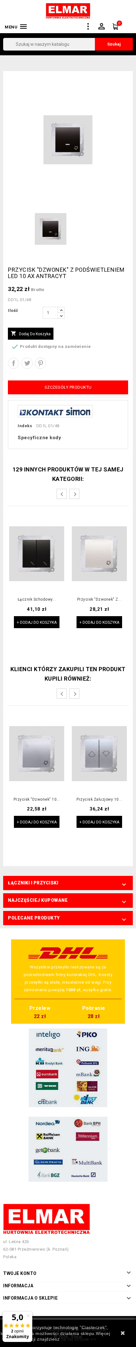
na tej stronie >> (78, 1339)
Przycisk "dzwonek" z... (99, 600)
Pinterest (40, 363)
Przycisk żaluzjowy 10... (99, 800)
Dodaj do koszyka (31, 333)
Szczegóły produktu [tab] (68, 387)
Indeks (25, 425)
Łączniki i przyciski (33, 882)
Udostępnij (13, 363)
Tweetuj (27, 363)
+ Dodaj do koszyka (37, 622)
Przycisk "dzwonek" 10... (37, 800)
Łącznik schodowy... (37, 600)
